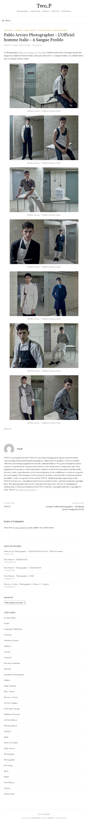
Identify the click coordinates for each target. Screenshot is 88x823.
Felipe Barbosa (10, 686)
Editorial (8, 30)
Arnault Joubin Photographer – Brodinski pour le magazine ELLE (65, 508)
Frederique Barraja (11, 709)
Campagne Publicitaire (13, 629)
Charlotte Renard (11, 640)
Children (7, 646)
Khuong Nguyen (10, 726)
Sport (6, 771)
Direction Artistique (12, 663)
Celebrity (8, 635)
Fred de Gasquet (11, 703)
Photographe (45, 30)
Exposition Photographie (14, 675)
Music (6, 737)
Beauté (7, 623)
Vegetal (7, 788)
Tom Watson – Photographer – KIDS (19, 576)
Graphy (50, 818)
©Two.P (7, 428)
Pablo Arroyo (30, 30)
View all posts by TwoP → (26, 490)
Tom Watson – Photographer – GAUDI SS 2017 (22, 568)
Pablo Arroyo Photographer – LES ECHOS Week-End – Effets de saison (33, 551)
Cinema (7, 652)
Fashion (18, 30)
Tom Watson (9, 782)
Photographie (60, 30)
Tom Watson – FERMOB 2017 (16, 559)
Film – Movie (9, 692)
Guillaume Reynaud (12, 714)
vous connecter (21, 527)
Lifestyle (7, 731)
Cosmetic (8, 657)
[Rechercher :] (84, 20)
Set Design (8, 765)
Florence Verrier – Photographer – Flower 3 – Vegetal (26, 584)
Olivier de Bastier (11, 743)
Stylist (6, 777)
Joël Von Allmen (10, 720)
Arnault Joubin (10, 618)
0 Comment (37, 45)
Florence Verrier (11, 697)
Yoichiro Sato (9, 794)
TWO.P (7, 506)
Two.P (44, 6)
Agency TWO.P (37, 52)
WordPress (35, 818)
